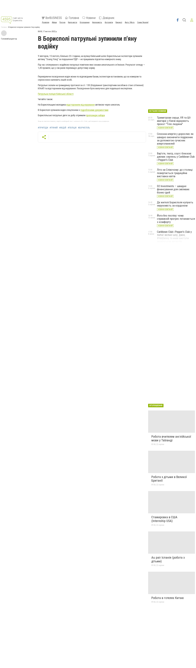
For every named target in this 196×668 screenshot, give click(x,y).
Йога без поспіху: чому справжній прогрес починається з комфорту (176, 219)
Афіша (54, 22)
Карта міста (72, 22)
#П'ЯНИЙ (54, 128)
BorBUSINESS (53, 18)
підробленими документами (94, 110)
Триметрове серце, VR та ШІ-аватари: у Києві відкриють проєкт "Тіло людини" (174, 121)
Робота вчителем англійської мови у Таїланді (171, 438)
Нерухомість (97, 22)
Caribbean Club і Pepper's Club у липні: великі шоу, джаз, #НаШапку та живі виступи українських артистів (174, 236)
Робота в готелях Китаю (167, 598)
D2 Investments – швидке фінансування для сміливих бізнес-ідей (173, 189)
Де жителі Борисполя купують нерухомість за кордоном (175, 204)
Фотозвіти (109, 22)
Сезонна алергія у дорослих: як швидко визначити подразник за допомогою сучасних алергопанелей (175, 138)
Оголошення (84, 22)
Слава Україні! (142, 22)
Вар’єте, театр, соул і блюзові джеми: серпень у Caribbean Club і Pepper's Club (176, 156)
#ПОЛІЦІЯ (72, 128)
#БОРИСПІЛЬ (84, 128)
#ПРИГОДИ (43, 128)
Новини (91, 18)
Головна (74, 18)
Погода (62, 22)
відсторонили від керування (80, 104)
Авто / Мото (130, 22)
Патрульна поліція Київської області (56, 93)
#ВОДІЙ (62, 128)
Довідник (108, 18)
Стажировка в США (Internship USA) (164, 519)
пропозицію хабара (95, 115)
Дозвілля (45, 22)
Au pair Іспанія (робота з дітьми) (168, 559)
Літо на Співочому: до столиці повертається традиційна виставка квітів (175, 173)
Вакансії (119, 22)
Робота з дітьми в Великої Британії (169, 479)
